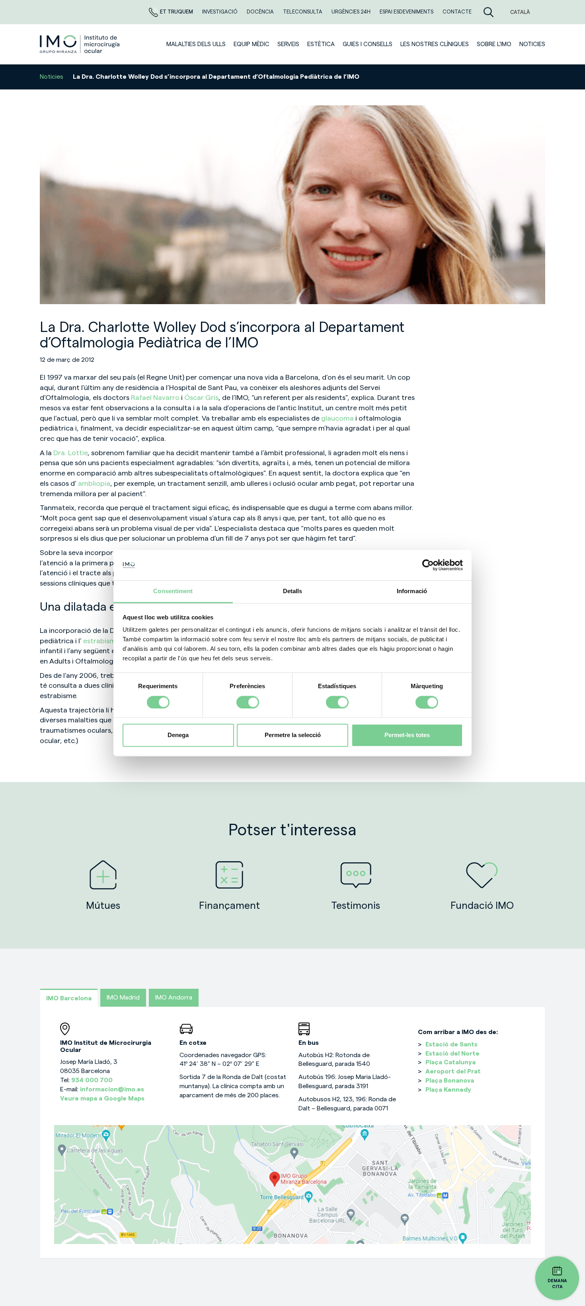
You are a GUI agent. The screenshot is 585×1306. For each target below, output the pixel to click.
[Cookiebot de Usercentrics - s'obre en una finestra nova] (428, 565)
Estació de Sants (451, 1044)
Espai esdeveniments (407, 11)
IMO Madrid (123, 997)
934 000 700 (92, 1080)
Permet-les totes (407, 735)
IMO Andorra (173, 997)
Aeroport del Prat (453, 1071)
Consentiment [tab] (173, 591)
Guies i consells (367, 44)
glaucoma (338, 418)
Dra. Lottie (70, 452)
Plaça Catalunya (450, 1062)
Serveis (288, 44)
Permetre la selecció (293, 735)
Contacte (457, 11)
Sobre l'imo (494, 44)
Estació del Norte (452, 1053)
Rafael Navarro (156, 397)
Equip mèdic (251, 44)
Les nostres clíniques (434, 44)
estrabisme (101, 640)
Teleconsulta (303, 11)
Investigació (220, 11)
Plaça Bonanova (449, 1080)
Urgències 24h (352, 11)
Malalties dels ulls (196, 44)
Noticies (532, 44)
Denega (178, 735)
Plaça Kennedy (448, 1090)
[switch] (247, 702)
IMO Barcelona (69, 998)
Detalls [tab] (292, 591)
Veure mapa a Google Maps (102, 1098)
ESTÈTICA (321, 44)
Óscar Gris (201, 397)
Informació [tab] (412, 591)
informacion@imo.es (112, 1089)
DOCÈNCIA (261, 11)
